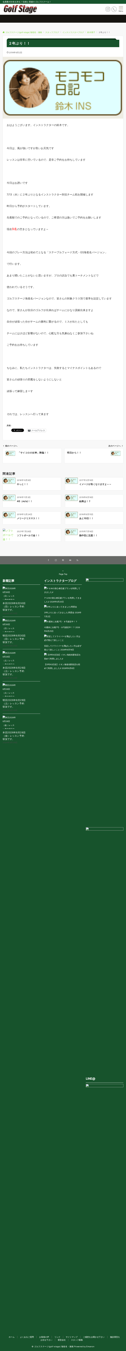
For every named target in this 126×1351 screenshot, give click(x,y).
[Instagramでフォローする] (56, 560)
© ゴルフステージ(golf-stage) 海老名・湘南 (53, 1346)
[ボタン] (108, 10)
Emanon (90, 1346)
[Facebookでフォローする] (49, 560)
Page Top (63, 574)
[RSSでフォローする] (77, 560)
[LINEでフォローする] (63, 560)
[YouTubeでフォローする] (70, 560)
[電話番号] (114, 9)
